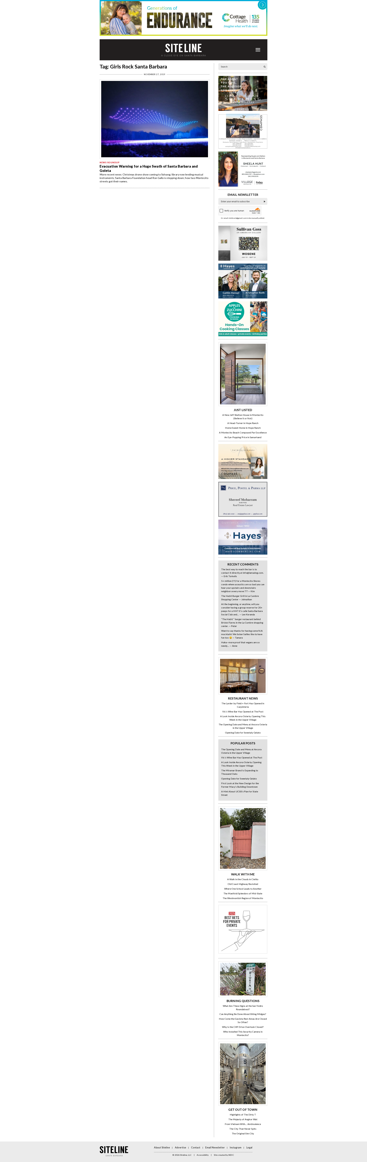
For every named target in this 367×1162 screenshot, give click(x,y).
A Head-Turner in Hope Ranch (242, 423)
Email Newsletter (215, 1147)
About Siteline (162, 1147)
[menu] (258, 50)
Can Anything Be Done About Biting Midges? (242, 1014)
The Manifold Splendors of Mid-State (242, 893)
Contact (195, 1147)
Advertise (180, 1147)
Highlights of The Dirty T (243, 1114)
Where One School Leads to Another (242, 888)
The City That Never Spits (242, 1128)
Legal (249, 1147)
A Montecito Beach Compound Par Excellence (243, 432)
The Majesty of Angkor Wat (242, 1119)
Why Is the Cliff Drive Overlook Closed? (243, 1027)
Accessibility (203, 1155)
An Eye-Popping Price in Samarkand (242, 437)
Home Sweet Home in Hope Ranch (243, 427)
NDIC (231, 1155)
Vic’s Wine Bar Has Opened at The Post (242, 711)
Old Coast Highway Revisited (243, 884)
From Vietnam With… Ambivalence (243, 1124)
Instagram (235, 1147)
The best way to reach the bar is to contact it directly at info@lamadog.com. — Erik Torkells (242, 572)
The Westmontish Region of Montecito (243, 898)
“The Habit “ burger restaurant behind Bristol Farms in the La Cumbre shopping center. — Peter (242, 622)
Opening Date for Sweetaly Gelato (243, 732)
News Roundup (110, 162)
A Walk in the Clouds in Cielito (242, 879)
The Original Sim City (243, 1133)
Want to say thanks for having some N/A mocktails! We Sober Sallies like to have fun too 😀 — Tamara (242, 634)
